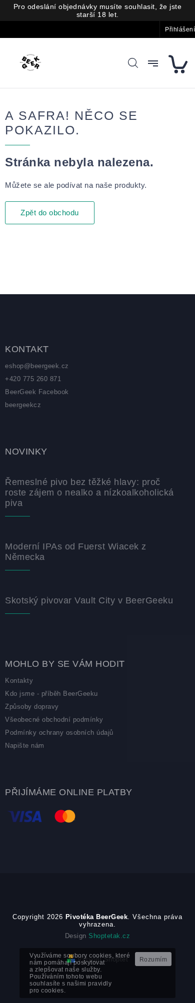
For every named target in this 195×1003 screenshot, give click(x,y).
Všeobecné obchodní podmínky (54, 719)
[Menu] (153, 63)
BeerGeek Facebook (37, 392)
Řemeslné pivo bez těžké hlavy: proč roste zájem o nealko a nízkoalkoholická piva (89, 492)
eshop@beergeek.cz (37, 366)
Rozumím (154, 959)
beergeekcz (23, 405)
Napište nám (24, 745)
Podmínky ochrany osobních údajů (59, 732)
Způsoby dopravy (32, 706)
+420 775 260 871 (33, 379)
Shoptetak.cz (109, 936)
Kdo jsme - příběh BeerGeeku (51, 693)
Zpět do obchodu (49, 212)
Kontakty (19, 680)
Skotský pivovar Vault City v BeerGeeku (89, 600)
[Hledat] (133, 63)
